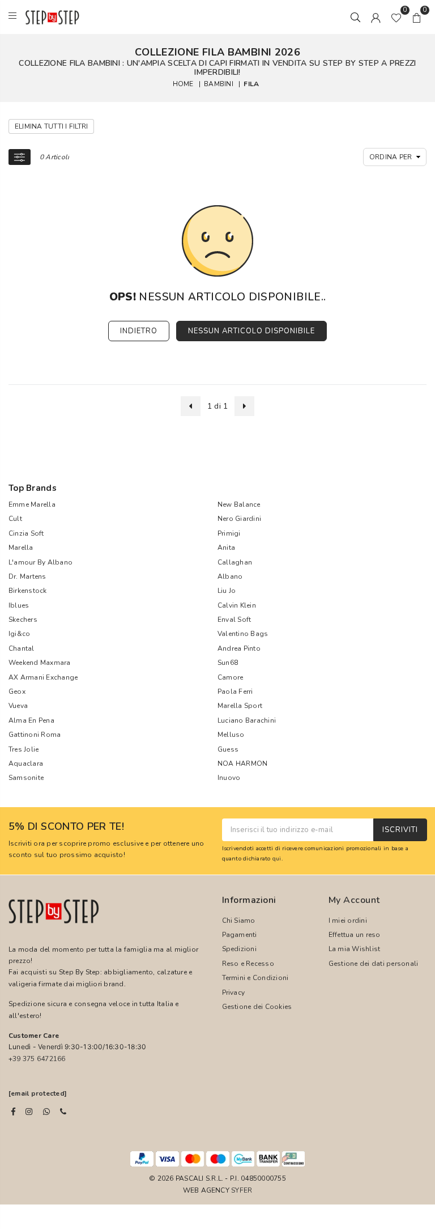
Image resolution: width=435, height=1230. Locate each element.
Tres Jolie (23, 749)
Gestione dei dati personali (373, 963)
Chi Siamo (238, 920)
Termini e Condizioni (255, 977)
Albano (230, 576)
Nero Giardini (239, 518)
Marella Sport (240, 705)
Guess (228, 749)
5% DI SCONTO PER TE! (66, 827)
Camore (230, 677)
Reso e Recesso (248, 963)
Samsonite (26, 777)
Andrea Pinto (239, 648)
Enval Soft (234, 619)
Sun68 (228, 662)
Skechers (22, 619)
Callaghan (235, 562)
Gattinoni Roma (34, 734)
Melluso (231, 734)
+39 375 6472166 (37, 1058)
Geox (16, 691)
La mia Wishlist (355, 948)
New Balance (239, 504)
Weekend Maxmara (39, 662)
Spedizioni (239, 948)
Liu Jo (227, 590)
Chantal (21, 648)
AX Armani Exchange (43, 677)
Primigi (229, 533)
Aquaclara (25, 763)
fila (251, 83)
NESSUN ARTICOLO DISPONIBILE (251, 331)
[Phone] (63, 1112)
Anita (226, 547)
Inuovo (229, 777)
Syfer (241, 1190)
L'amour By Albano (40, 562)
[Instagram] (29, 1112)
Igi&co (19, 633)
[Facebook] (13, 1112)
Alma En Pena (31, 720)
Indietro (138, 331)
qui (277, 858)
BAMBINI (218, 83)
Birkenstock (27, 590)
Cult (15, 518)
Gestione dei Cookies (257, 1006)
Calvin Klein (237, 605)
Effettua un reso (355, 934)
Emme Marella (32, 504)
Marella (20, 547)
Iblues (18, 605)
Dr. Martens (27, 576)
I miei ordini (348, 920)
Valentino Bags (243, 633)
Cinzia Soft (26, 533)
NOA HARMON (242, 763)
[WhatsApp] (46, 1112)
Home (183, 83)
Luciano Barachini (247, 720)
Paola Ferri (235, 691)
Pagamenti (239, 934)
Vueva (18, 705)
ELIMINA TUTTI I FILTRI (51, 126)
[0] (396, 17)
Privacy (233, 992)
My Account (354, 900)
